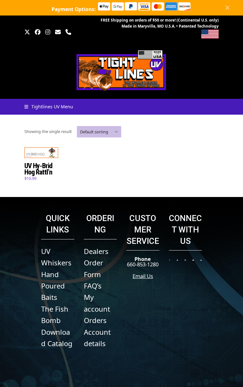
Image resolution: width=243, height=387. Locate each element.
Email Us (143, 276)
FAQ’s (93, 285)
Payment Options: (74, 9)
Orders (95, 320)
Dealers (96, 251)
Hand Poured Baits (53, 286)
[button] (48, 107)
